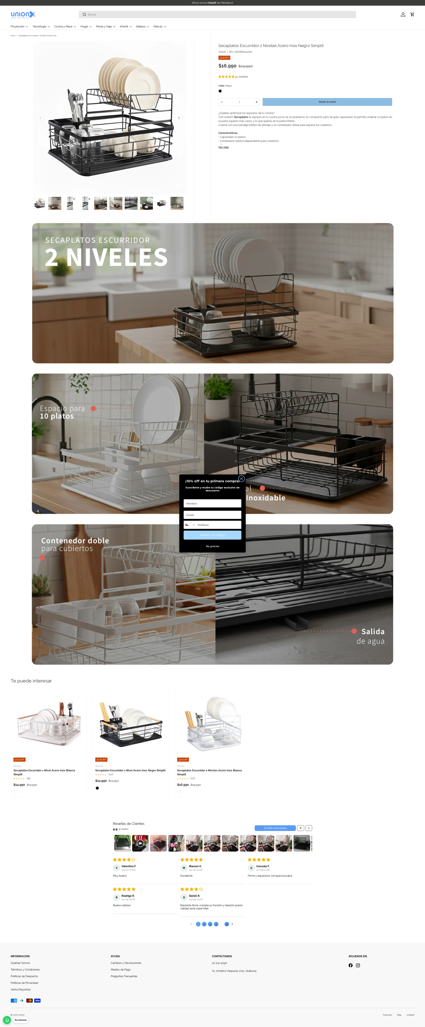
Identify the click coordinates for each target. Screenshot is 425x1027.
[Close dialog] (241, 479)
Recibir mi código (212, 535)
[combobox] (190, 525)
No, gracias (212, 546)
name (187, 496)
